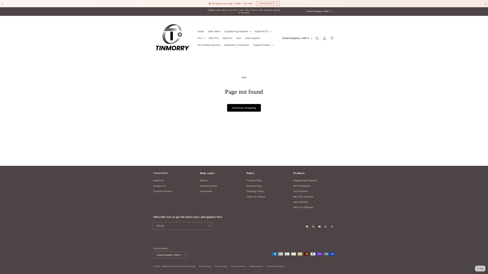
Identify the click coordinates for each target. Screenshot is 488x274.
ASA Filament (300, 202)
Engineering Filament (305, 180)
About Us (158, 180)
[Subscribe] (208, 226)
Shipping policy (256, 266)
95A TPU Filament (303, 196)
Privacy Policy (254, 180)
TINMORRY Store (169, 266)
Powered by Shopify (187, 266)
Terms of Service (256, 196)
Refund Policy (254, 186)
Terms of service (238, 266)
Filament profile (208, 186)
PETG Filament (301, 186)
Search (204, 180)
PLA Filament (300, 191)
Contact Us (159, 186)
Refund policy (205, 266)
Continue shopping (244, 107)
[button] (238, 31)
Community (206, 191)
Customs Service (162, 191)
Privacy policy (221, 266)
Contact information (275, 266)
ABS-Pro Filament (303, 207)
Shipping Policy (255, 191)
